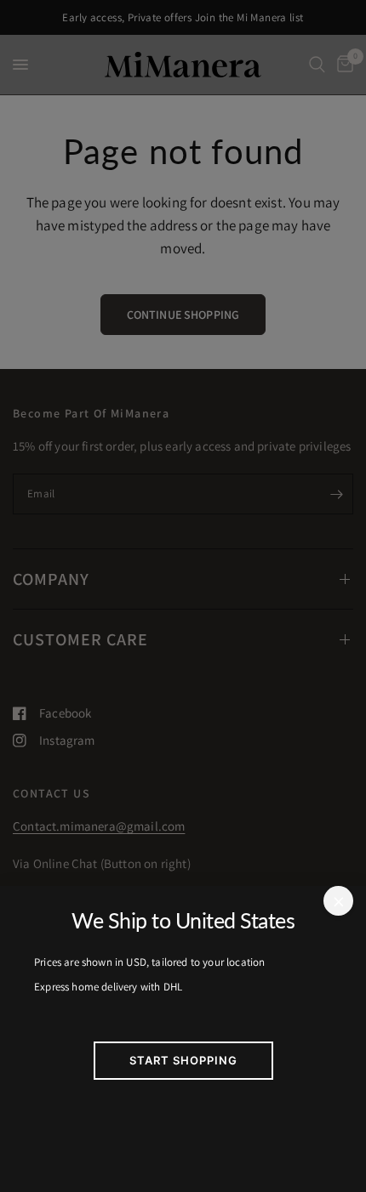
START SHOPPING (183, 1060)
